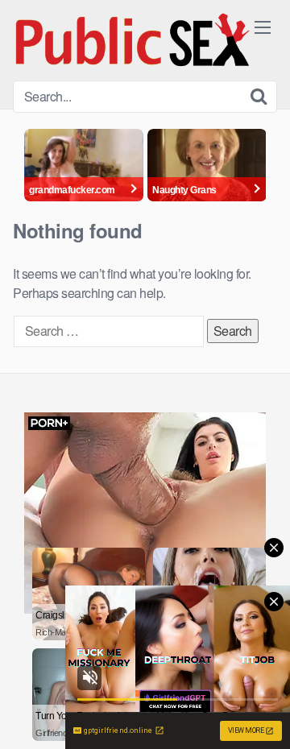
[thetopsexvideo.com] (134, 40)
